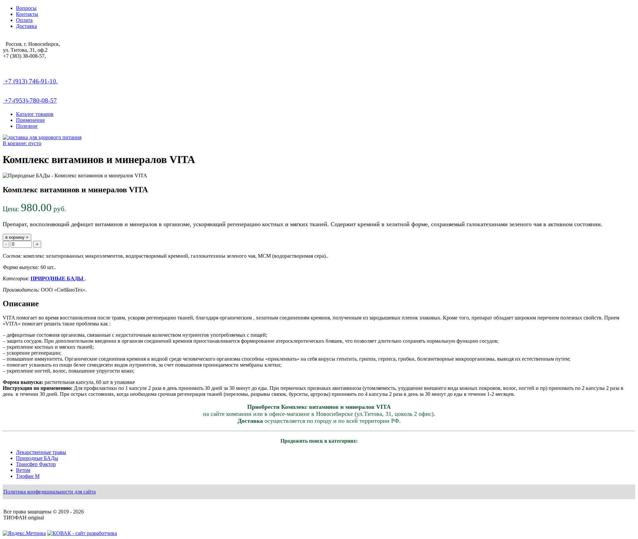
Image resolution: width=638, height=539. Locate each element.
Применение (30, 120)
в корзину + (17, 237)
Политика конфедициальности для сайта (49, 491)
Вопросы (26, 8)
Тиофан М (28, 476)
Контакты (27, 14)
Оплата (24, 20)
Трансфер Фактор (36, 464)
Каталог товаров (34, 114)
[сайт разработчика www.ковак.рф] (82, 533)
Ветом (23, 470)
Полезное (27, 126)
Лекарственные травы (41, 452)
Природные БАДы (37, 458)
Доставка (26, 26)
